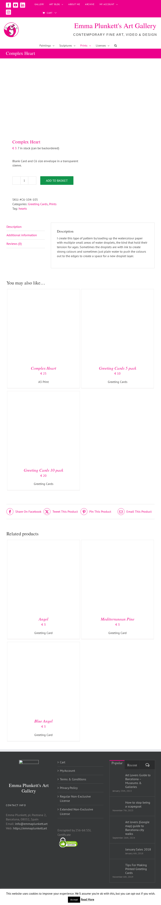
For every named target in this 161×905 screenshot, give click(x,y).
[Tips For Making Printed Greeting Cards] (118, 868)
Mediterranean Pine (117, 619)
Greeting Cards (38, 204)
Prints (53, 204)
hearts (23, 208)
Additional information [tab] (21, 235)
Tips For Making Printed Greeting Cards (136, 869)
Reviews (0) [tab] (14, 244)
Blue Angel (43, 721)
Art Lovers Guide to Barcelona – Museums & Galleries (138, 781)
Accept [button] (74, 899)
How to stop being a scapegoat (137, 804)
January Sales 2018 (138, 849)
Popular (117, 762)
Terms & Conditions (73, 779)
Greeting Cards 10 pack (43, 470)
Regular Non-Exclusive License (75, 798)
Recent (132, 765)
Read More (87, 899)
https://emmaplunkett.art (30, 828)
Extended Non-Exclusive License (76, 811)
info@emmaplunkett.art (31, 824)
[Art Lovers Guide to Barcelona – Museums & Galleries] (118, 778)
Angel (43, 619)
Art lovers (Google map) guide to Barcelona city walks (137, 828)
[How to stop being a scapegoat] (118, 803)
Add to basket (57, 180)
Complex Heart (43, 368)
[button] (115, 45)
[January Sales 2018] (118, 850)
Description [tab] (14, 227)
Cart (62, 762)
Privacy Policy (69, 788)
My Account (67, 771)
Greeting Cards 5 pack (117, 368)
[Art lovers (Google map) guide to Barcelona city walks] (118, 825)
